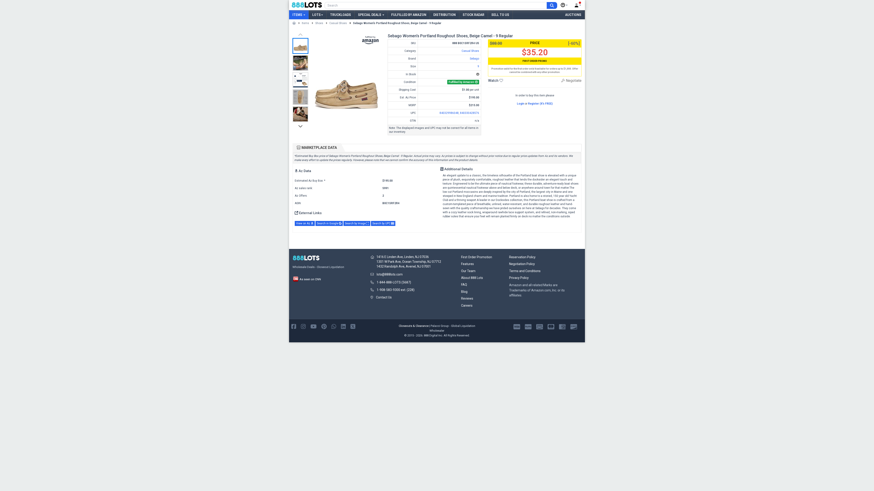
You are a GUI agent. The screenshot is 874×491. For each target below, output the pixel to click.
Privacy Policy (519, 278)
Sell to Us (500, 15)
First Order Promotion (476, 257)
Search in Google (328, 223)
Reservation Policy (522, 257)
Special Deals (370, 15)
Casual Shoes (338, 23)
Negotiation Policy (522, 264)
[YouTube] (313, 326)
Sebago (474, 58)
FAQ (464, 284)
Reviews (467, 298)
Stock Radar (473, 15)
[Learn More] (564, 5)
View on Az (303, 223)
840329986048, (450, 113)
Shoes (319, 23)
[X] (353, 326)
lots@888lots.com (390, 274)
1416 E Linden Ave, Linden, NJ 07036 (402, 257)
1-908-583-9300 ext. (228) (395, 290)
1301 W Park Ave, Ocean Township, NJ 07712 (408, 261)
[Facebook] (293, 326)
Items (297, 15)
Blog (464, 291)
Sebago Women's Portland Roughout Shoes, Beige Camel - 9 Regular (397, 23)
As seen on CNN (310, 279)
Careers (467, 305)
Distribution (444, 15)
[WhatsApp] (333, 326)
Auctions (573, 15)
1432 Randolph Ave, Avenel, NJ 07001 (403, 266)
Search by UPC (381, 223)
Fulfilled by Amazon (408, 15)
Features (467, 264)
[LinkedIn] (343, 326)
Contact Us (384, 297)
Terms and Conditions (525, 271)
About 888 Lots (472, 278)
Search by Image (355, 223)
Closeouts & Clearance (414, 326)
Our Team (468, 271)
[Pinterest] (324, 326)
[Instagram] (303, 326)
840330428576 (469, 113)
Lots (316, 15)
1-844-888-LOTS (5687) (394, 282)
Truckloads (340, 15)
